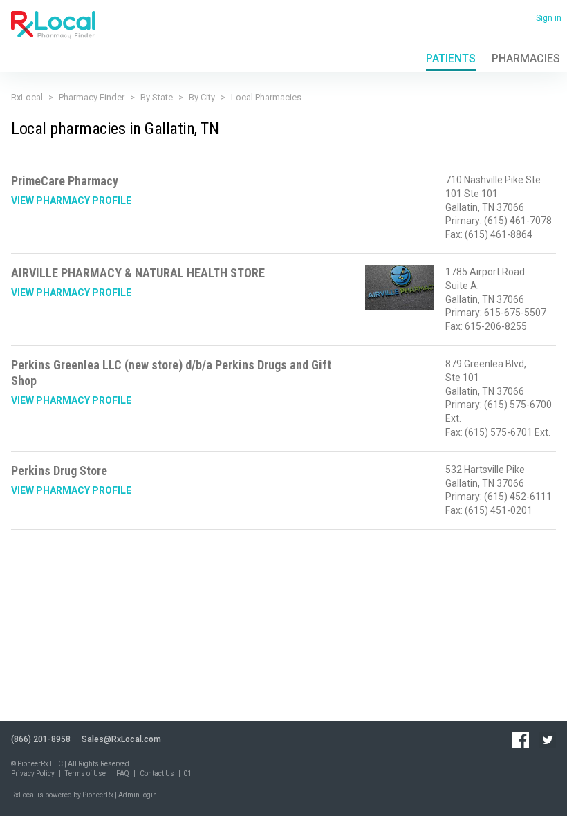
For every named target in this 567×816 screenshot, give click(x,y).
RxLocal (27, 97)
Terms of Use (85, 773)
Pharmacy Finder (91, 97)
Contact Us (157, 773)
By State (156, 97)
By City (202, 97)
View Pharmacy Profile (71, 200)
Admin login (137, 795)
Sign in (548, 18)
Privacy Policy (33, 773)
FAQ (122, 773)
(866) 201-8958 (41, 739)
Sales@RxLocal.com (121, 739)
